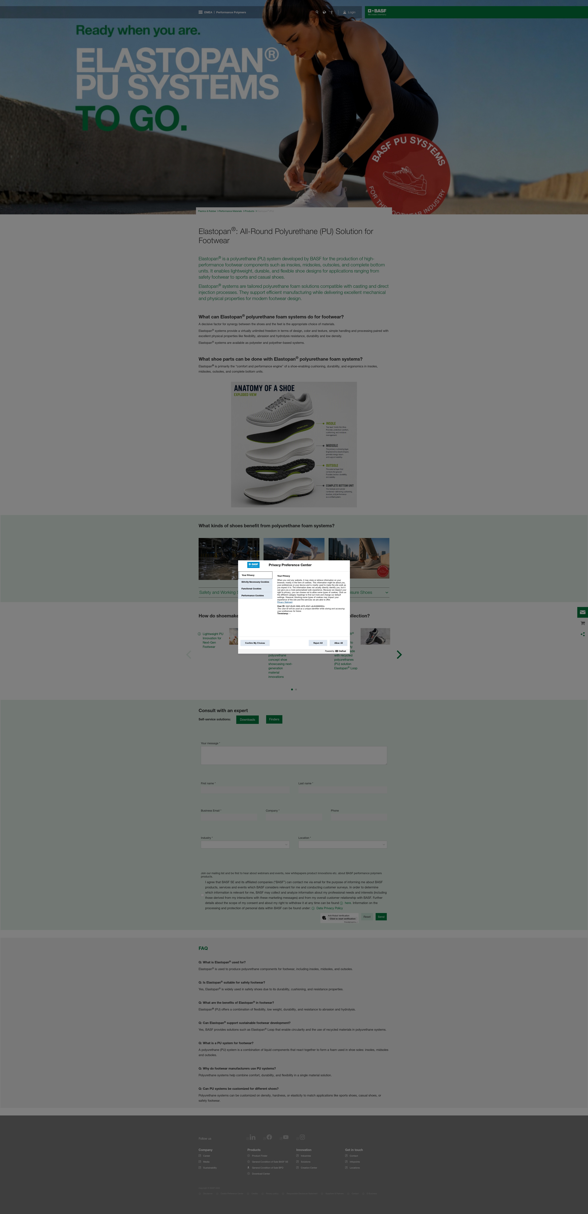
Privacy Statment (284, 602)
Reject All (317, 643)
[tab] (255, 575)
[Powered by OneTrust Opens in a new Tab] (336, 652)
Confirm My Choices (255, 643)
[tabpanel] (312, 596)
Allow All (338, 643)
